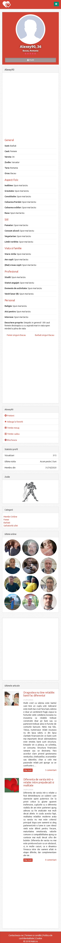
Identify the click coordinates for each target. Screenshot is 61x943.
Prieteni (10, 415)
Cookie (39, 938)
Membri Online (10, 516)
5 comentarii (50, 770)
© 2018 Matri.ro (30, 941)
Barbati (7, 522)
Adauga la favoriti (15, 422)
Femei (6, 519)
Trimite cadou (13, 434)
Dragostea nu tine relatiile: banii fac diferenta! (39, 694)
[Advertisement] (30, 105)
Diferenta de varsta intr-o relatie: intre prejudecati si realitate (38, 782)
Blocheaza (12, 440)
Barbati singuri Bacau (44, 335)
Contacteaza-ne (16, 935)
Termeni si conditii (33, 935)
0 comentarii (50, 860)
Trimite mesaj (13, 428)
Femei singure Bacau (16, 335)
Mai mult (28, 770)
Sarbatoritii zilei (11, 525)
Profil (31, 60)
